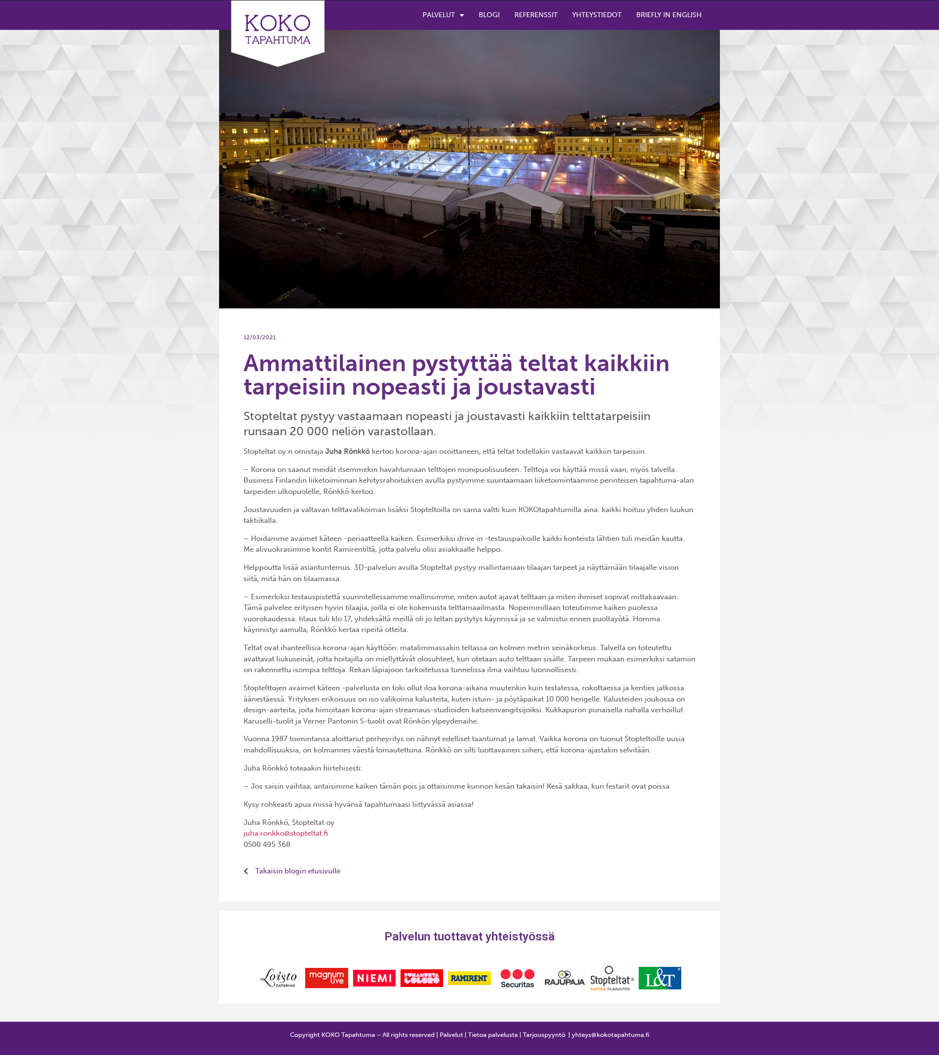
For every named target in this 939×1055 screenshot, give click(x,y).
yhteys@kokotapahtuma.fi (610, 1034)
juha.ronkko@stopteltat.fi (286, 833)
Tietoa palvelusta (493, 1034)
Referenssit (536, 15)
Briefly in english (669, 15)
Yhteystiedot (597, 15)
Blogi (489, 15)
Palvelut (439, 15)
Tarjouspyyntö (544, 1034)
